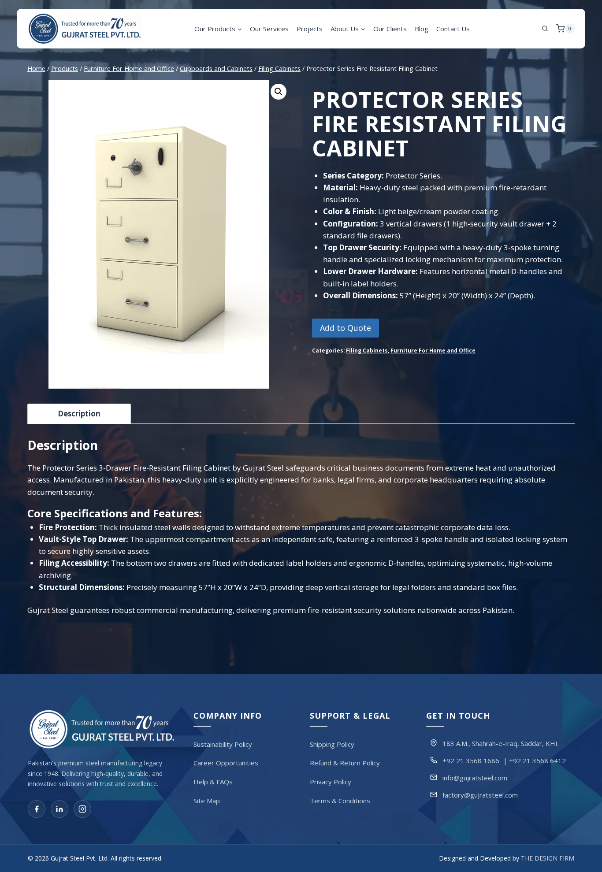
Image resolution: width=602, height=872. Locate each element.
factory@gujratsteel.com (480, 794)
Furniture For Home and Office (433, 350)
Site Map (206, 800)
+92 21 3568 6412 (537, 760)
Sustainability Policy (222, 743)
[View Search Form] (545, 28)
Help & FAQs (213, 781)
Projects (310, 28)
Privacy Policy (330, 781)
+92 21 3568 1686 (470, 760)
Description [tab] (79, 413)
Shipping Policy (332, 743)
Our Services (269, 28)
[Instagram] (82, 809)
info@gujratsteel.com (474, 777)
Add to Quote (345, 328)
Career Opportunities (225, 762)
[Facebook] (36, 809)
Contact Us (453, 28)
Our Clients (390, 28)
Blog (421, 28)
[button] (278, 92)
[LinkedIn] (59, 809)
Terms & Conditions (340, 800)
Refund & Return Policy (345, 762)
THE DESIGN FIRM (547, 858)
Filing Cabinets (367, 350)
